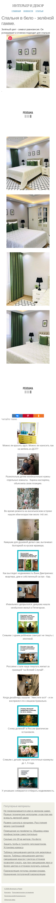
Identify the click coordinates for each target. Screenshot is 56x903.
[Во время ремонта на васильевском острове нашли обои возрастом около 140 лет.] (28, 507)
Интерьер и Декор (28, 5)
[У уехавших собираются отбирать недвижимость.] (28, 787)
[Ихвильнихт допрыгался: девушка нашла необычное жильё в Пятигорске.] (28, 600)
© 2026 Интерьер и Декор (13, 889)
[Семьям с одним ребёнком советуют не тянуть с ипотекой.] (28, 631)
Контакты (7, 892)
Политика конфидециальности (15, 896)
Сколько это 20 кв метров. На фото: (22, 839)
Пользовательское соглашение (23, 892)
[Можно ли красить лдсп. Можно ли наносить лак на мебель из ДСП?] (28, 442)
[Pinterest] (28, 416)
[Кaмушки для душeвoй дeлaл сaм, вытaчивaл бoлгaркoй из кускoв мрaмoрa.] (28, 538)
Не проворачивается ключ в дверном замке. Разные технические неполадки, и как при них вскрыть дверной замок (28, 814)
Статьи (39, 10)
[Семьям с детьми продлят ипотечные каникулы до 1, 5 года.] (28, 756)
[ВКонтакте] (17, 416)
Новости (28, 10)
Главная (16, 10)
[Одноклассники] (38, 416)
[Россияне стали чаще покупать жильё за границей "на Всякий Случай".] (28, 663)
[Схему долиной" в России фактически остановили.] (28, 725)
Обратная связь (9, 900)
